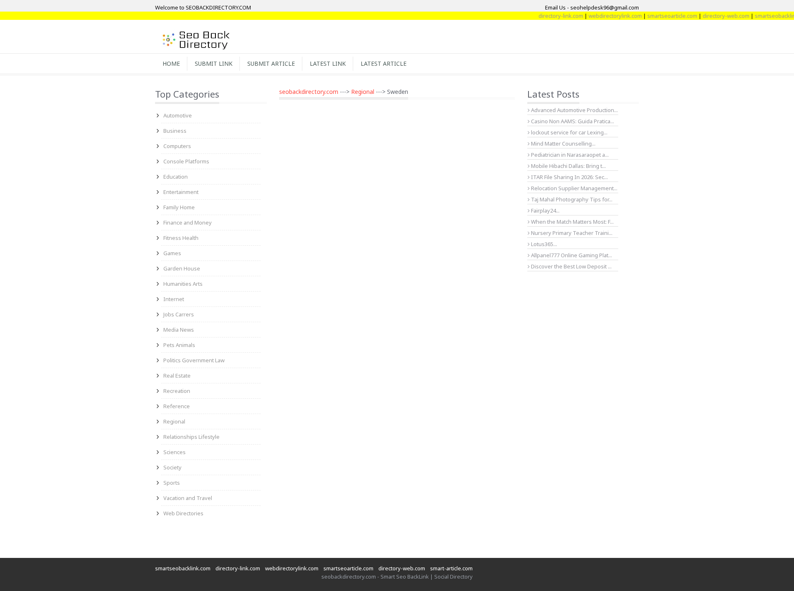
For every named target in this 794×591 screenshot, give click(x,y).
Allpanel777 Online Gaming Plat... (571, 255)
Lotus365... (543, 244)
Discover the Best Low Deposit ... (571, 266)
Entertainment (180, 192)
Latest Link (328, 63)
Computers (177, 146)
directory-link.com (550, 15)
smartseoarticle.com (661, 15)
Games (172, 253)
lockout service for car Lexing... (568, 132)
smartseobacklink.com (182, 568)
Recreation (176, 391)
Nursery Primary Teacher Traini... (571, 233)
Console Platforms (186, 161)
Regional (174, 421)
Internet (173, 299)
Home (171, 63)
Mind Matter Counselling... (563, 143)
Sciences (174, 452)
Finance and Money (187, 222)
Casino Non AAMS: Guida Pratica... (572, 121)
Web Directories (183, 513)
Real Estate (177, 375)
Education (175, 176)
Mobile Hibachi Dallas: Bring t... (568, 166)
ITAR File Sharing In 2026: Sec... (569, 177)
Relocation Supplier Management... (573, 188)
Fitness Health (180, 238)
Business (175, 130)
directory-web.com (715, 15)
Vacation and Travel (187, 498)
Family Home (179, 207)
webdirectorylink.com (604, 15)
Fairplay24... (545, 210)
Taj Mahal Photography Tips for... (571, 199)
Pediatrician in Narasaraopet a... (569, 154)
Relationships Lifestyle (191, 436)
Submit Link (213, 63)
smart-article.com (451, 568)
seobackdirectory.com (308, 92)
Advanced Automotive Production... (574, 110)
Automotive (177, 115)
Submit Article (271, 63)
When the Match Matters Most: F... (572, 221)
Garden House (181, 268)
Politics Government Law (194, 360)
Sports (171, 482)
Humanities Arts (183, 283)
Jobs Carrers (178, 314)
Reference (176, 406)
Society (172, 467)
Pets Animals (179, 345)
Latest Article (384, 63)
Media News (178, 329)
